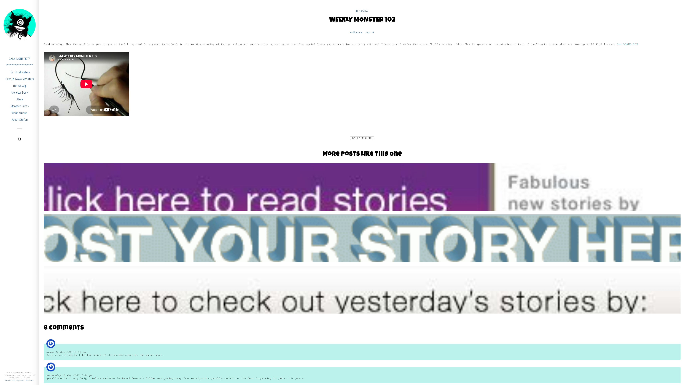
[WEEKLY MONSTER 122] (362, 242)
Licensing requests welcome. (20, 380)
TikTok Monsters (19, 72)
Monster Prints (20, 106)
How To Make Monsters (19, 79)
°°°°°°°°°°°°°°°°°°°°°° (19, 65)
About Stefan (20, 119)
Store (19, 99)
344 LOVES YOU (627, 44)
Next (369, 32)
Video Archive (19, 113)
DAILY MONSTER (20, 58)
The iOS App (20, 86)
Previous (357, 32)
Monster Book (19, 92)
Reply (675, 346)
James (50, 352)
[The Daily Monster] (20, 25)
